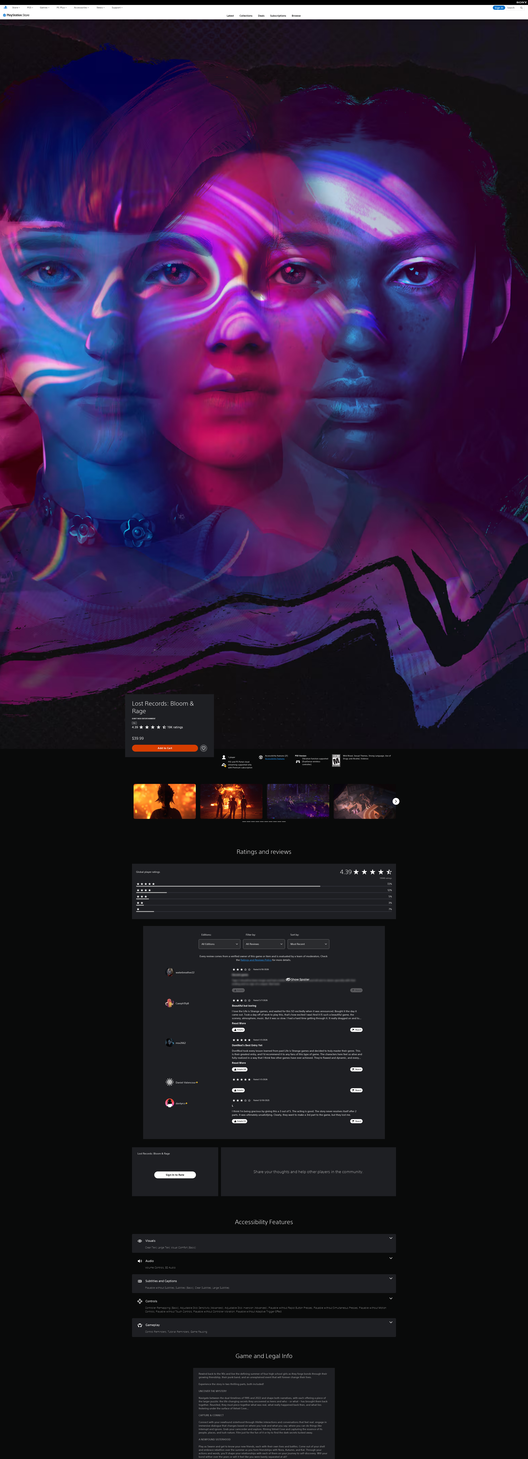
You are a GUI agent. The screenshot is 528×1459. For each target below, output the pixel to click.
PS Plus (61, 7)
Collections (246, 15)
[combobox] (219, 944)
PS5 (29, 7)
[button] (275, 758)
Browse (296, 15)
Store (15, 7)
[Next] (396, 801)
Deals (261, 15)
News (100, 7)
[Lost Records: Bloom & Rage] (165, 801)
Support (116, 7)
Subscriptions (278, 15)
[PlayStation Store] (17, 15)
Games (43, 7)
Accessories (80, 7)
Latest (230, 15)
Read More (239, 1023)
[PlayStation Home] (5, 7)
